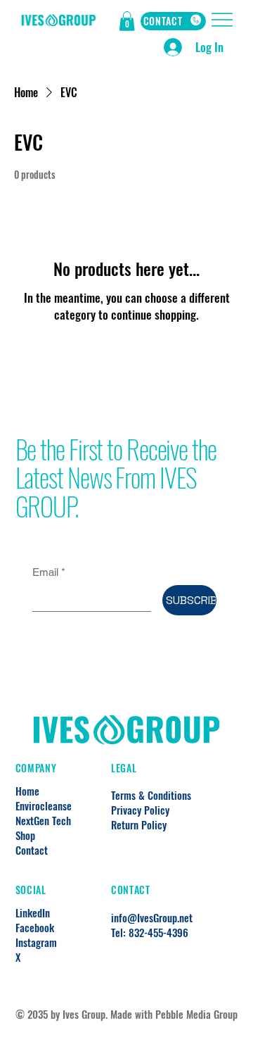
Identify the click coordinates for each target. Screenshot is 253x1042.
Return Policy (139, 824)
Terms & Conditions (151, 795)
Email (48, 572)
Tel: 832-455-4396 (149, 932)
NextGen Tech (43, 820)
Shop (25, 835)
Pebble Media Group (196, 1014)
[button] (127, 21)
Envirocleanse (43, 805)
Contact (31, 850)
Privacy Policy (140, 809)
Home (27, 791)
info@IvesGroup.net (152, 917)
